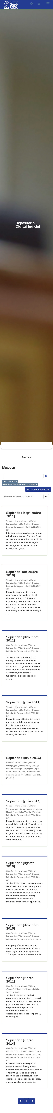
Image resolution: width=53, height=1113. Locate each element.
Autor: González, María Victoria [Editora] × (20, 484)
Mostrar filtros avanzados (38, 489)
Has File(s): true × (10, 481)
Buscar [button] (26, 457)
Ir (46, 476)
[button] (31, 3)
